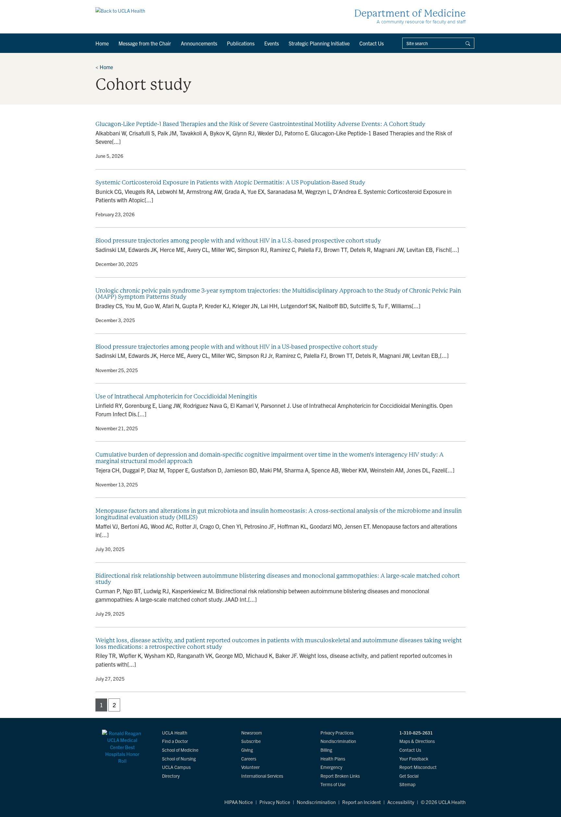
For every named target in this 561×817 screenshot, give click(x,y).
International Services (262, 776)
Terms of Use (332, 784)
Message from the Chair (144, 43)
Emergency (331, 767)
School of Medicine (180, 750)
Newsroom (251, 732)
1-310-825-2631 (416, 732)
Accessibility (400, 802)
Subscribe (251, 741)
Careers (248, 758)
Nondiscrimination (338, 741)
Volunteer (250, 767)
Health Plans (332, 758)
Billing (326, 750)
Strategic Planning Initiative (319, 43)
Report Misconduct (418, 767)
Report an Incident (361, 802)
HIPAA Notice (238, 802)
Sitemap (407, 784)
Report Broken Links (340, 776)
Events (271, 43)
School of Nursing (179, 758)
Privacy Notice (274, 802)
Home (102, 43)
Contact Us (371, 43)
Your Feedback (413, 758)
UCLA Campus (176, 767)
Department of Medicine (410, 13)
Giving (247, 750)
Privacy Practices (337, 732)
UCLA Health (174, 732)
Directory (171, 776)
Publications (241, 43)
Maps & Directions (417, 741)
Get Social (408, 776)
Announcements (199, 43)
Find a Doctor (175, 741)
